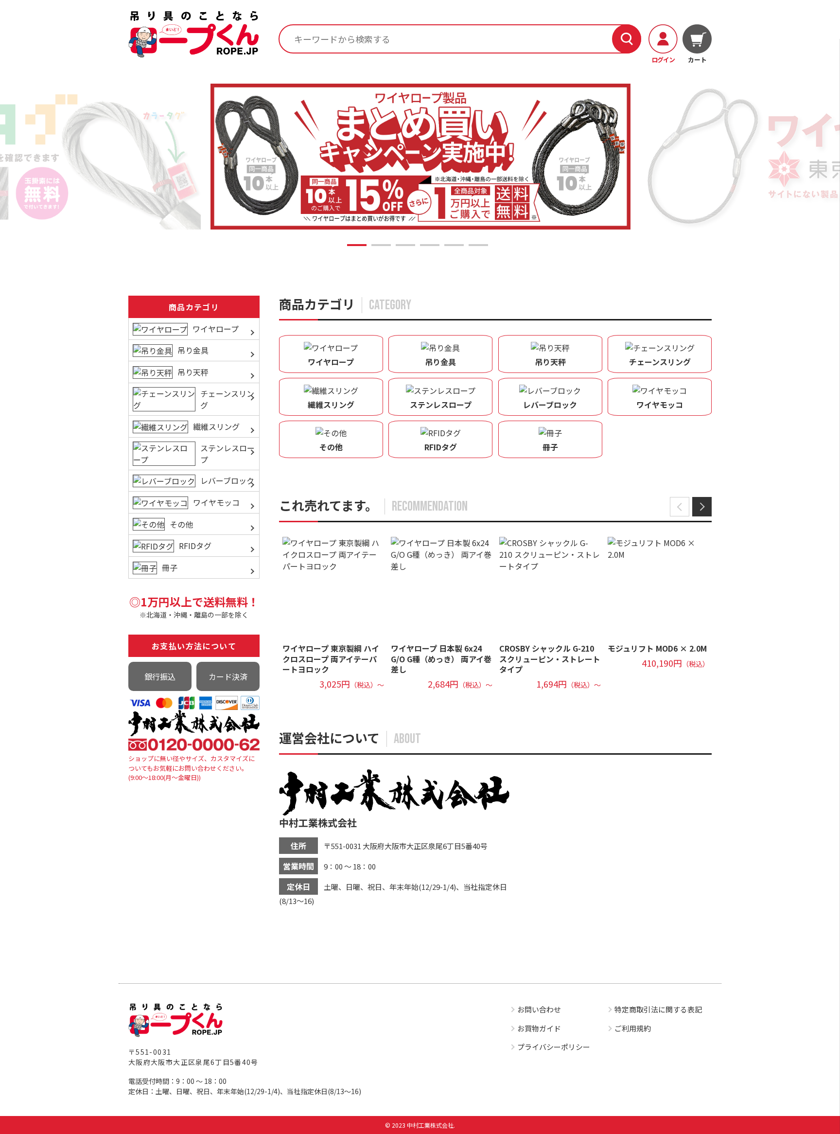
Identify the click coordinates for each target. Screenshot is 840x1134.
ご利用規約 (632, 1028)
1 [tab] (357, 245)
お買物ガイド (539, 1028)
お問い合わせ (539, 1009)
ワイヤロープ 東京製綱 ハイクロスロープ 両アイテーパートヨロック (330, 658)
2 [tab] (381, 245)
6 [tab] (478, 245)
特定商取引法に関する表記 (658, 1009)
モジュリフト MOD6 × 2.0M (657, 648)
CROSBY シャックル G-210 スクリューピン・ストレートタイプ (549, 658)
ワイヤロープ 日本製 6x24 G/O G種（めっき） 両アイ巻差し (441, 658)
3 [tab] (405, 245)
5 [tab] (454, 245)
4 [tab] (429, 245)
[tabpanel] (420, 156)
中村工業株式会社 (318, 822)
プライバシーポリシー (553, 1047)
